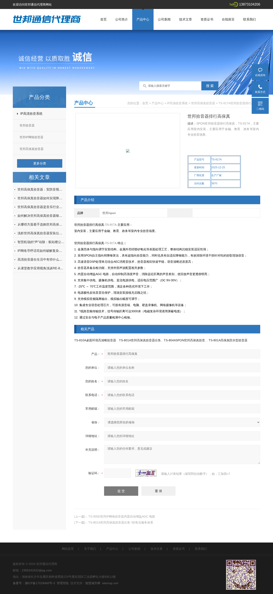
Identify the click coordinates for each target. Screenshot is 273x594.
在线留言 (228, 19)
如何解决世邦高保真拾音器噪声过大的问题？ (40, 215)
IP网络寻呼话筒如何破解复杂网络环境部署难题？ (40, 250)
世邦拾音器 (27, 125)
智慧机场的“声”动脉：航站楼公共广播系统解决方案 (40, 242)
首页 (103, 19)
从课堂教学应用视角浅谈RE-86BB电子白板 (40, 268)
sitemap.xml (110, 583)
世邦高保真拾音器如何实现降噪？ (40, 198)
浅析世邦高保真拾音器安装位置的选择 (40, 233)
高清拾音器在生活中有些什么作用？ (40, 259)
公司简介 (121, 19)
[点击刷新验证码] (146, 473)
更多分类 (39, 163)
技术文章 (185, 19)
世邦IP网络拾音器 (31, 137)
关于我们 (90, 548)
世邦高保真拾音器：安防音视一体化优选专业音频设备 (40, 189)
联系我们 (249, 19)
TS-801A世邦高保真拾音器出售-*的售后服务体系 (151, 340)
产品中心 (142, 19)
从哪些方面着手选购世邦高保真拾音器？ (40, 224)
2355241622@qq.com (37, 570)
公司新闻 (164, 19)
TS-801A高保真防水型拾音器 (228, 340)
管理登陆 (63, 583)
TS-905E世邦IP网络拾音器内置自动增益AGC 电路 (121, 516)
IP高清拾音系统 (31, 113)
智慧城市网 (92, 583)
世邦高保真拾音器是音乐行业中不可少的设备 (40, 207)
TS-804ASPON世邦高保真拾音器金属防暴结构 (195, 340)
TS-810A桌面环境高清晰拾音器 (95, 340)
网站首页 (68, 548)
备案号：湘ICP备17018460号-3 (34, 583)
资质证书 (206, 19)
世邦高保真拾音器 (32, 149)
